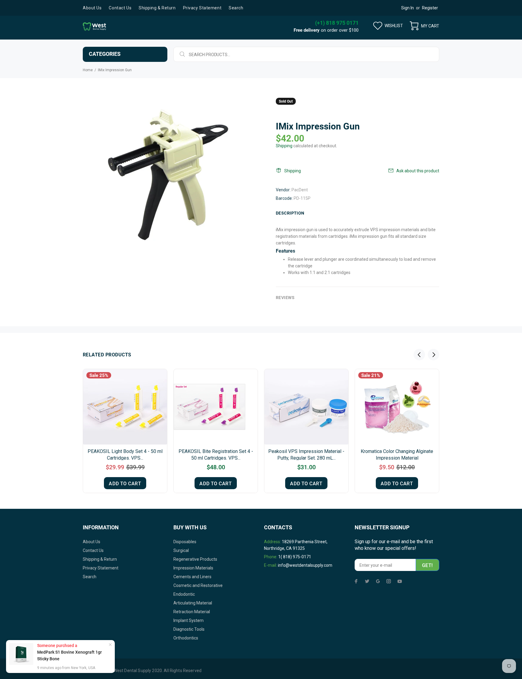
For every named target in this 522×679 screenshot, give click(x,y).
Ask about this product (417, 170)
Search (89, 576)
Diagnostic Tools (189, 629)
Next (433, 354)
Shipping (284, 145)
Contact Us (93, 550)
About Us (91, 541)
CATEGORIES (105, 54)
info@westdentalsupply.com (305, 565)
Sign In (407, 7)
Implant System (188, 620)
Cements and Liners (192, 576)
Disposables (184, 541)
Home (88, 70)
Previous (419, 354)
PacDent (300, 189)
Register (430, 7)
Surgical (181, 550)
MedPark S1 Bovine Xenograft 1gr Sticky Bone (69, 655)
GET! (427, 565)
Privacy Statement (100, 568)
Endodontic (184, 594)
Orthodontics (185, 638)
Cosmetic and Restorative (198, 585)
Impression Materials (193, 568)
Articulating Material (192, 603)
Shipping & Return (100, 559)
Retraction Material (191, 611)
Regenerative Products (195, 559)
